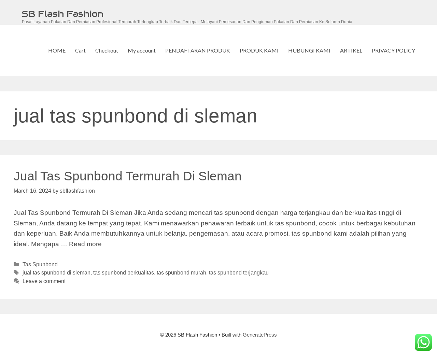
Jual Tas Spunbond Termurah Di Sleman (128, 176)
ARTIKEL (351, 50)
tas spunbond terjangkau (239, 272)
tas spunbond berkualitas (123, 272)
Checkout (106, 50)
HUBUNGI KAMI (309, 50)
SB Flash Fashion (62, 13)
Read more (85, 244)
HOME (57, 50)
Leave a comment (44, 281)
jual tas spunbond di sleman (56, 272)
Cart (80, 50)
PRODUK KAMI (259, 50)
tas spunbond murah (181, 272)
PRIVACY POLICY (393, 50)
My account (142, 50)
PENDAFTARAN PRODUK (197, 50)
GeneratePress (260, 335)
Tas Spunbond (40, 264)
